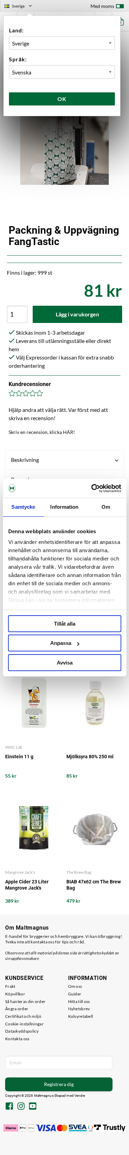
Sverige (21, 7)
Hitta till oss (79, 1001)
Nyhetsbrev (79, 1008)
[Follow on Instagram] (21, 1106)
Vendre (79, 1095)
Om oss (75, 986)
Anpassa (60, 643)
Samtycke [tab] (23, 507)
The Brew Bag (78, 872)
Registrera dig (59, 1084)
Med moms (102, 6)
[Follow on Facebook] (9, 1106)
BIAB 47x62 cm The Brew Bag (93, 885)
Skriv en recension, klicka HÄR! (42, 432)
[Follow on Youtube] (33, 1106)
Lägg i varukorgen (77, 314)
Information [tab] (64, 507)
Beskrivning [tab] (25, 459)
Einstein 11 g (19, 756)
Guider (75, 993)
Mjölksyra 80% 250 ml (90, 756)
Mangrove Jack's (20, 872)
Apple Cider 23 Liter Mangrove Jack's (27, 885)
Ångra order (16, 1008)
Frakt (10, 986)
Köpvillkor (15, 993)
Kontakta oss (17, 1038)
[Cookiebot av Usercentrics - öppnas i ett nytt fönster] (92, 488)
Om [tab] (105, 507)
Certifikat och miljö (23, 1016)
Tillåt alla (64, 624)
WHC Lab (13, 747)
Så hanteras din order (25, 1001)
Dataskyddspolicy (22, 1031)
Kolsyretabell (80, 1016)
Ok (61, 98)
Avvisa (65, 663)
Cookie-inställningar (24, 1023)
